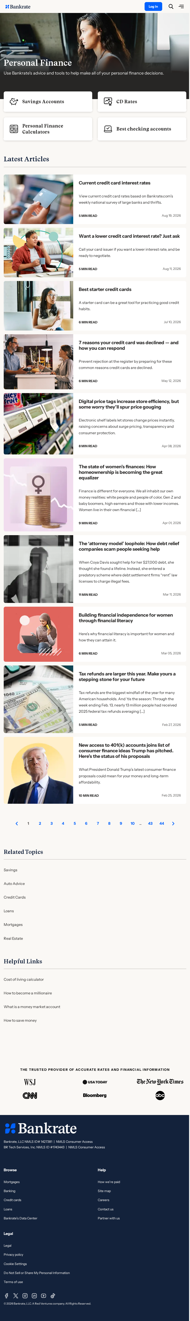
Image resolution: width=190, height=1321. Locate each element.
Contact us (106, 1209)
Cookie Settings (15, 1264)
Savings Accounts (43, 101)
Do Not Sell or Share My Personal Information (37, 1273)
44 (161, 823)
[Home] (20, 6)
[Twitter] (16, 1296)
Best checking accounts (143, 129)
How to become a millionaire (28, 993)
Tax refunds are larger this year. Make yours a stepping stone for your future (127, 676)
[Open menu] (181, 6)
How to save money (20, 1020)
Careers (103, 1200)
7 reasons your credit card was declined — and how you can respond (129, 345)
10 (133, 823)
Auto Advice (14, 883)
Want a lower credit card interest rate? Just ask (129, 236)
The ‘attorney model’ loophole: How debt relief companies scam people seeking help (129, 546)
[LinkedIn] (34, 1296)
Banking (9, 1191)
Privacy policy (13, 1254)
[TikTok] (53, 1296)
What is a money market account (32, 1006)
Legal (7, 1245)
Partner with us (109, 1218)
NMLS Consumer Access (74, 1142)
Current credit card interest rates (114, 183)
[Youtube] (43, 1296)
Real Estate (13, 938)
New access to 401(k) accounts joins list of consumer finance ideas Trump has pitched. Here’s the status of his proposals (126, 750)
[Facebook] (6, 1296)
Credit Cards (15, 897)
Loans (9, 911)
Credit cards (12, 1200)
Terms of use (13, 1282)
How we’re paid (109, 1182)
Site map (104, 1191)
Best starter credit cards (105, 289)
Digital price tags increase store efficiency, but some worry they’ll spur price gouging (129, 404)
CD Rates (126, 101)
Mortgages (13, 924)
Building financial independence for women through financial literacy (126, 617)
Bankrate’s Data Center (20, 1218)
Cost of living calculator (24, 979)
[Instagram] (25, 1296)
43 (150, 823)
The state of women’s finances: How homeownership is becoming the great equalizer (120, 472)
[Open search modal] (171, 6)
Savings (10, 870)
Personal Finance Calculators (42, 129)
